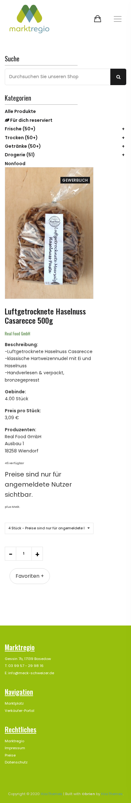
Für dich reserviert (30, 120)
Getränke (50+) (23, 146)
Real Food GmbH (17, 333)
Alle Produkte (20, 111)
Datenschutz (16, 762)
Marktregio (14, 741)
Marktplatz (14, 703)
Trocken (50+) (21, 137)
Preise (10, 755)
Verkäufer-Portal (19, 710)
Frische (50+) (20, 129)
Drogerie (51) (20, 155)
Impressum (15, 747)
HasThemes (51, 793)
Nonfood (15, 163)
